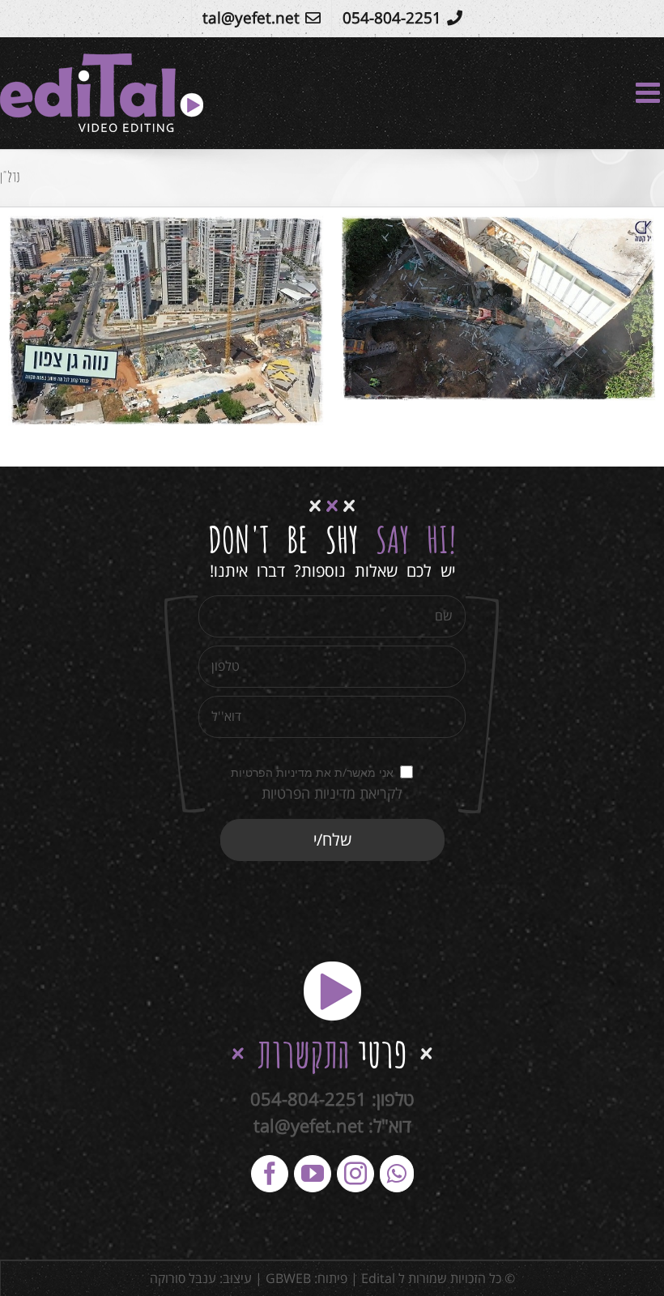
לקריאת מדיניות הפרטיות (332, 793)
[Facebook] (269, 1173)
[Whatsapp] (397, 1173)
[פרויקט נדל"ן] (166, 320)
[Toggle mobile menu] (650, 92)
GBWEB (288, 1278)
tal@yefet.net (308, 1125)
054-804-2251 (308, 1098)
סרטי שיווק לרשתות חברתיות (539, 322)
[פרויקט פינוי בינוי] (498, 308)
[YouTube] (312, 1173)
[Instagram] (355, 1173)
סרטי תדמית (406, 322)
